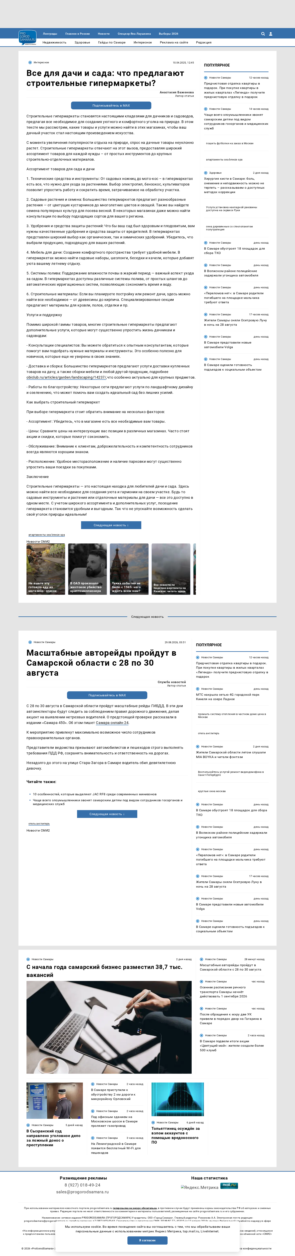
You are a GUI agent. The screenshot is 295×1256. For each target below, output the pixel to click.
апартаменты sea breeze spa (46, 534)
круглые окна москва (212, 791)
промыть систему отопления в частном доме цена (231, 714)
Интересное (41, 62)
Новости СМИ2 (38, 541)
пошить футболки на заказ (223, 143)
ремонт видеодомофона (246, 771)
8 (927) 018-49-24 (83, 1185)
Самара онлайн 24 (112, 723)
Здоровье (215, 172)
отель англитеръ (39, 823)
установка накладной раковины (236, 207)
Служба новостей (172, 682)
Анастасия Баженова (177, 92)
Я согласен (147, 1240)
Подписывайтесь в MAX (111, 105)
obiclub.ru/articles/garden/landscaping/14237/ (66, 377)
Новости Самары (220, 77)
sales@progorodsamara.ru (82, 1191)
